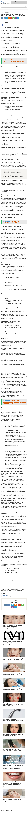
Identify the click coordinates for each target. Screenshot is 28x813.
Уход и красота (5, 2)
